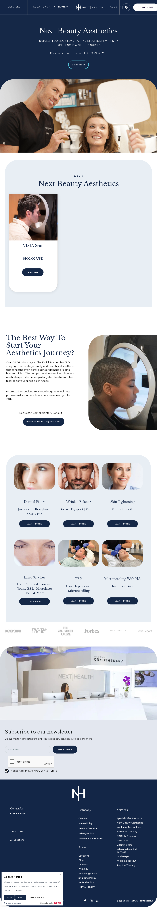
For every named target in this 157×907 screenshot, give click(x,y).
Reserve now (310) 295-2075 (44, 422)
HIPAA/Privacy (86, 886)
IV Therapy (123, 856)
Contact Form (17, 813)
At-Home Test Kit (126, 860)
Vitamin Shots (124, 845)
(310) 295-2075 (96, 53)
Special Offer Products (129, 818)
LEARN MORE (34, 524)
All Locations (17, 840)
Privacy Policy (86, 833)
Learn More (33, 272)
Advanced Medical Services (127, 850)
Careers (82, 818)
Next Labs (122, 840)
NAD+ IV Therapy (126, 836)
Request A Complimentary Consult (40, 413)
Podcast (83, 864)
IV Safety (83, 869)
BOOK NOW (78, 65)
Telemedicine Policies (90, 838)
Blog (81, 860)
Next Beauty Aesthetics (130, 822)
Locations (83, 855)
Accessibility (85, 823)
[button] (14, 7)
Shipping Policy (87, 878)
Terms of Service (87, 828)
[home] (89, 7)
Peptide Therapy (126, 865)
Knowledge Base (87, 873)
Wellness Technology (129, 827)
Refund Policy (86, 882)
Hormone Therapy (127, 831)
